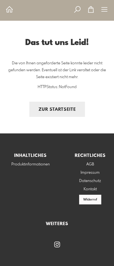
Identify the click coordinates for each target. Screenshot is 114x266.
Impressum (90, 173)
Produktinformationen (30, 164)
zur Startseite (57, 109)
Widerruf (90, 199)
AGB (90, 164)
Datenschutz (90, 181)
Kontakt (90, 189)
